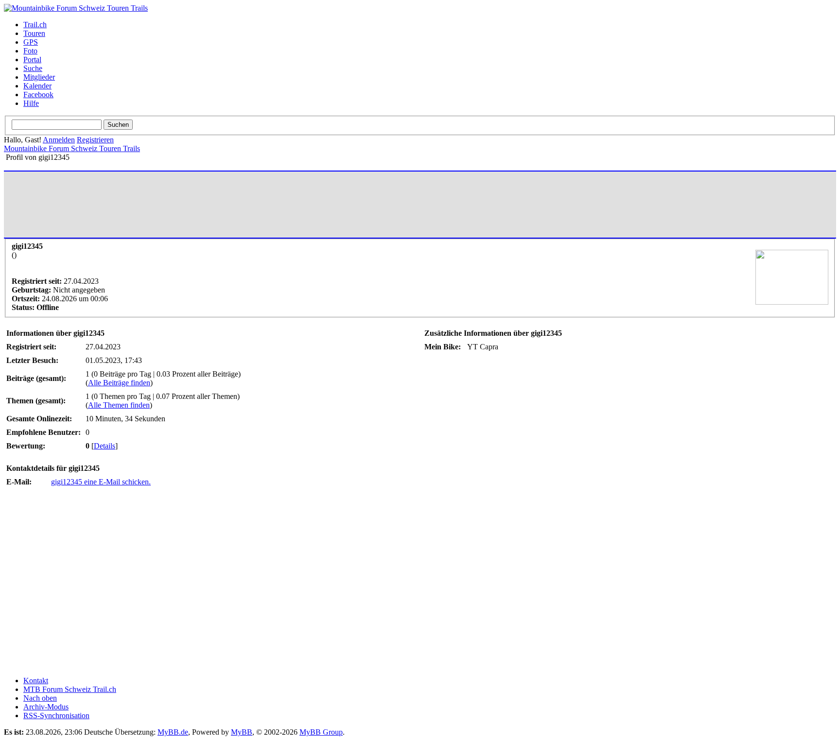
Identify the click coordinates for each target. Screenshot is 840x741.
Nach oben (40, 698)
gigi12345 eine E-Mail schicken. (101, 482)
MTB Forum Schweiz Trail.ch (69, 689)
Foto (30, 51)
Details (104, 446)
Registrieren (95, 140)
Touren (34, 33)
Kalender (37, 86)
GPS (30, 42)
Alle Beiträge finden (119, 383)
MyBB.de (173, 732)
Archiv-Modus (46, 707)
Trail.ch (35, 24)
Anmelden (59, 140)
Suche (32, 68)
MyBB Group (321, 732)
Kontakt (35, 680)
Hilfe (31, 103)
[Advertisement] (183, 204)
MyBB (241, 732)
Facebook (38, 94)
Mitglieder (39, 77)
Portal (32, 59)
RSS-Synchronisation (56, 715)
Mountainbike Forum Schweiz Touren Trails (72, 148)
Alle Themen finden (119, 405)
